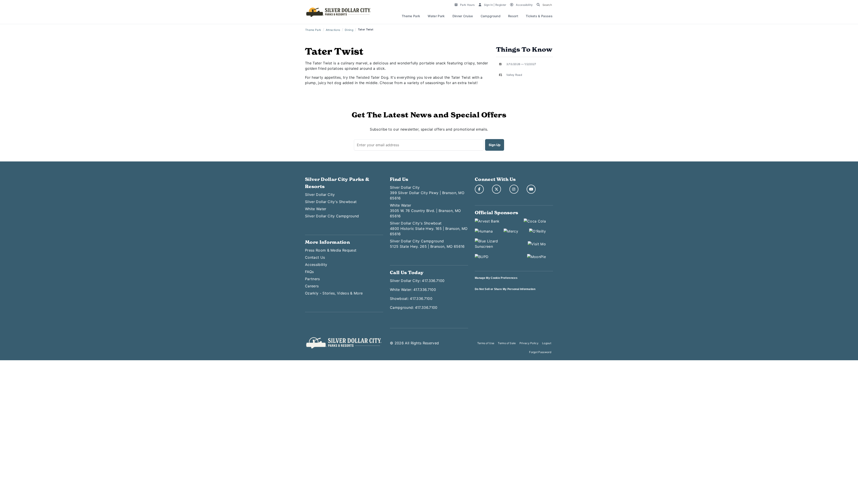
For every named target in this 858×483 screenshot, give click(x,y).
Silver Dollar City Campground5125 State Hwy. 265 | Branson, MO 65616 (427, 244)
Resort (513, 16)
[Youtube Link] (531, 189)
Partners (312, 279)
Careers (312, 286)
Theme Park (411, 16)
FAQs (309, 271)
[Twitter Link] (496, 189)
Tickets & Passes (539, 16)
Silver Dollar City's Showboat (331, 201)
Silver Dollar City (320, 194)
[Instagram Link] (513, 189)
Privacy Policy (528, 343)
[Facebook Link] (479, 189)
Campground (490, 16)
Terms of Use (485, 343)
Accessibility (316, 264)
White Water (315, 209)
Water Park (436, 16)
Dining (349, 30)
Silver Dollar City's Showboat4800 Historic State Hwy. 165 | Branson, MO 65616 (428, 228)
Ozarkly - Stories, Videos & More (334, 293)
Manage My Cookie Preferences (496, 278)
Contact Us (315, 257)
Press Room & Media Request (330, 250)
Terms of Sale (507, 343)
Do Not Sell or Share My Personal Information (505, 289)
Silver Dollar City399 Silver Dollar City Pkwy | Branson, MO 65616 (427, 192)
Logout (546, 343)
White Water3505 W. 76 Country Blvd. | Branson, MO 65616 (425, 210)
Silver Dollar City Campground (332, 216)
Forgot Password (540, 352)
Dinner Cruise (462, 16)
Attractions (333, 30)
